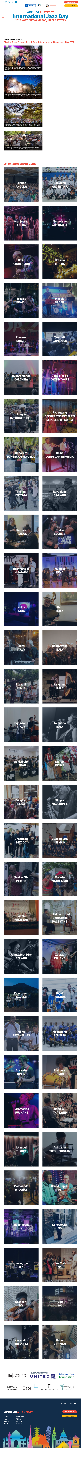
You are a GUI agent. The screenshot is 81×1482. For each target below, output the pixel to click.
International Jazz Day (40, 16)
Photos (6, 1421)
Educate (19, 1421)
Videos (18, 1419)
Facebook (3, 2)
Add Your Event (71, 5)
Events (6, 1416)
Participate (20, 1416)
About (6, 1424)
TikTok (12, 2)
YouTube (16, 2)
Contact (19, 1424)
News (6, 1419)
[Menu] (3, 17)
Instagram (6, 2)
